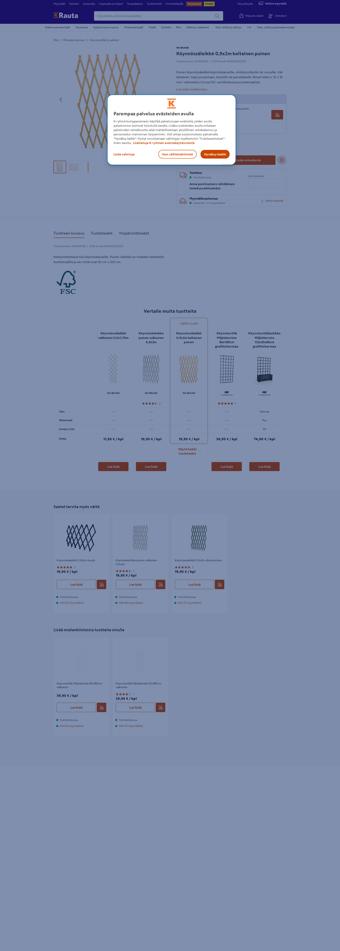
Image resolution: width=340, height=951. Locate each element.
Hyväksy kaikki (215, 154)
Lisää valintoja (124, 154)
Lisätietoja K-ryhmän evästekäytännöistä (163, 142)
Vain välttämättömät (177, 154)
